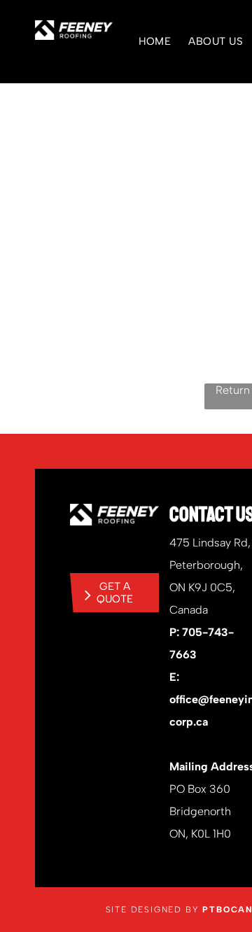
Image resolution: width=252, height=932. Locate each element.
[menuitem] (146, 41)
